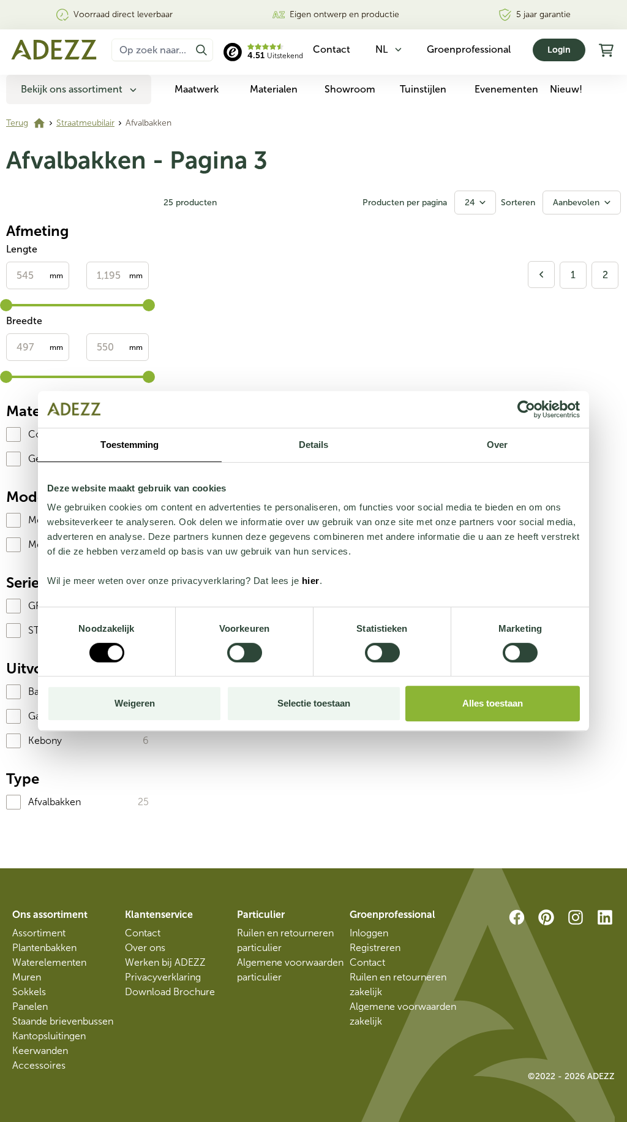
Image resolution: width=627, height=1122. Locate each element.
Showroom (350, 89)
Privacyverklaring (163, 977)
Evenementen (506, 89)
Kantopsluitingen (49, 1036)
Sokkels (29, 992)
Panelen (30, 1006)
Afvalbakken (54, 802)
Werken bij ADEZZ (165, 962)
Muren (26, 977)
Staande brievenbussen (62, 1021)
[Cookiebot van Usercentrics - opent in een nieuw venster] (526, 409)
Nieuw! (566, 89)
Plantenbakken (44, 947)
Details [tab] (314, 444)
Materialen (274, 89)
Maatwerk (197, 89)
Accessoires (39, 1065)
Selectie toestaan (313, 703)
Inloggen (369, 933)
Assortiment (39, 933)
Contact (142, 933)
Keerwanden (40, 1050)
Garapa (43, 716)
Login (559, 50)
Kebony (45, 740)
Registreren (375, 947)
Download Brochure (170, 992)
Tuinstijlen (423, 89)
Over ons (145, 947)
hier (311, 580)
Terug (17, 123)
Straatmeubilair (85, 123)
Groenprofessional (469, 49)
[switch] (244, 652)
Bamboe (47, 691)
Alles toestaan (492, 703)
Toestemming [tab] (129, 444)
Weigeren (135, 703)
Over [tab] (497, 444)
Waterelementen (49, 962)
